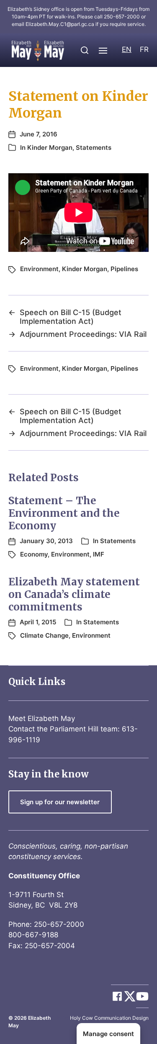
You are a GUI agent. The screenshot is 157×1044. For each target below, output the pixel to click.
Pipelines (124, 269)
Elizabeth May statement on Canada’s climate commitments (74, 594)
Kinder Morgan (49, 147)
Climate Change (44, 635)
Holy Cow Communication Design (109, 1018)
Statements (93, 147)
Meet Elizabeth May (41, 718)
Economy (34, 554)
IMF (98, 554)
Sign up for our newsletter (60, 802)
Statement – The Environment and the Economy (64, 513)
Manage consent (108, 1034)
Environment (39, 269)
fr (144, 49)
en (126, 49)
